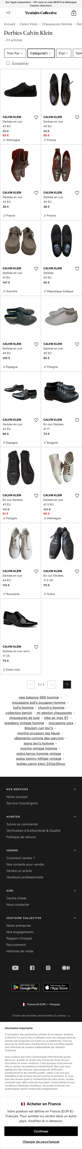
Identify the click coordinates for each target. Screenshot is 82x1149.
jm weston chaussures (54, 712)
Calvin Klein (28, 24)
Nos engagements (20, 931)
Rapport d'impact (19, 938)
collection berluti (19, 712)
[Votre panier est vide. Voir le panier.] (74, 13)
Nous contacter (17, 904)
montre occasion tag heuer (38, 733)
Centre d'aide (16, 898)
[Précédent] (31, 685)
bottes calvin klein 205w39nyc (41, 763)
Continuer (41, 1131)
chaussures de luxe (24, 717)
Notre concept (17, 796)
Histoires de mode (19, 951)
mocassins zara (61, 723)
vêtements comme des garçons (38, 738)
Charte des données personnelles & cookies (39, 1015)
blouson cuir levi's (38, 728)
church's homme (51, 707)
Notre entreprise (18, 925)
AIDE (9, 890)
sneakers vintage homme (24, 723)
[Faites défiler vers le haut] (67, 685)
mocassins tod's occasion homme (38, 702)
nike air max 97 (56, 717)
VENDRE (12, 850)
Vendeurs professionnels (24, 877)
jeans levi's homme (39, 743)
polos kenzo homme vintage (39, 753)
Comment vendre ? (20, 858)
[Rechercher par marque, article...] (8, 13)
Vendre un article (19, 870)
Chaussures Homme (57, 24)
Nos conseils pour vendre (25, 864)
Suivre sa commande (22, 824)
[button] (74, 13)
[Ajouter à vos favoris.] (36, 117)
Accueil (9, 24)
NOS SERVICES (17, 789)
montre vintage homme (38, 748)
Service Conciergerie (22, 803)
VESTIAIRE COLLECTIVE (23, 918)
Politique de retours (21, 837)
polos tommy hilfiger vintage (38, 758)
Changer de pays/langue (41, 1141)
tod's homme (23, 707)
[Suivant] (51, 685)
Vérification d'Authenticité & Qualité (33, 830)
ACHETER (13, 817)
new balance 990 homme (39, 697)
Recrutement (16, 944)
